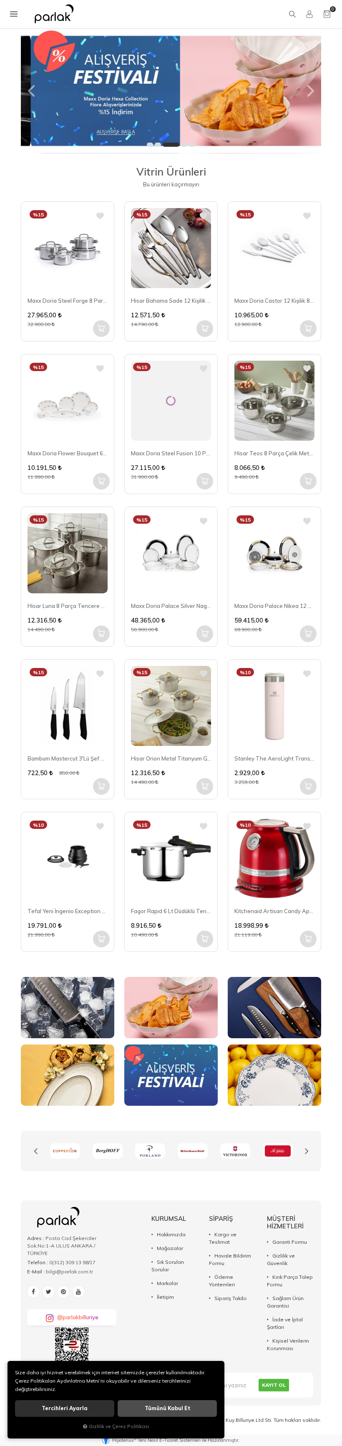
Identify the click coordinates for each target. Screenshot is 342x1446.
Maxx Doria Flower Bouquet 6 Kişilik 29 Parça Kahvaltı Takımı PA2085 (68, 453)
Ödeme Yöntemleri (222, 1281)
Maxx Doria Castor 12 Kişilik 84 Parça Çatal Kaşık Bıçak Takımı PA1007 (274, 300)
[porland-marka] (108, 1151)
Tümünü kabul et (167, 1408)
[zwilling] (278, 1151)
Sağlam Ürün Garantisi (285, 1302)
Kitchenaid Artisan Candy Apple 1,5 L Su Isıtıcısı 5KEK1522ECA (274, 911)
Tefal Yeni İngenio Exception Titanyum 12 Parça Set (68, 911)
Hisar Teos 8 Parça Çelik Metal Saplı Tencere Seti (274, 453)
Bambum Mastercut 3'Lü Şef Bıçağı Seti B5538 (68, 758)
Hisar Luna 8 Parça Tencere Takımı (68, 605)
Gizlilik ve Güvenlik (281, 1259)
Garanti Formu (289, 1242)
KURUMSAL (168, 1219)
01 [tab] (150, 145)
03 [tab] (171, 145)
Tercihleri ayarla (65, 1408)
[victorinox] (193, 1151)
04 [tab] (184, 145)
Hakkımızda (171, 1234)
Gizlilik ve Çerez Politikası (119, 1426)
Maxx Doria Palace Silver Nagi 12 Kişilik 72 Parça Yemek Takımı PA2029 (171, 605)
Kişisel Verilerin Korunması (288, 1344)
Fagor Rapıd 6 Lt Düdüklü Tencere (171, 911)
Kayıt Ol (274, 1385)
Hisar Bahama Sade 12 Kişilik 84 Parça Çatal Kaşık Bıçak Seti (171, 300)
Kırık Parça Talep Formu (290, 1281)
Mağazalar (170, 1248)
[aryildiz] (235, 1151)
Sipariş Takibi (230, 1298)
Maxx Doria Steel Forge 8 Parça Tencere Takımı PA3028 (68, 300)
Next (306, 1151)
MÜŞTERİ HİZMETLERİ (285, 1222)
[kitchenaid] (150, 1151)
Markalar (167, 1283)
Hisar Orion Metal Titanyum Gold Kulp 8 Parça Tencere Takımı (171, 758)
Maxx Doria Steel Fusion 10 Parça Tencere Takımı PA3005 (171, 453)
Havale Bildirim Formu (230, 1259)
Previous (35, 1151)
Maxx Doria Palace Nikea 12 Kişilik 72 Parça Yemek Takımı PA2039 (274, 605)
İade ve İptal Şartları (285, 1323)
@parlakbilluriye (77, 1317)
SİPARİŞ (221, 1219)
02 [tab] (158, 145)
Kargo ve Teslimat (222, 1238)
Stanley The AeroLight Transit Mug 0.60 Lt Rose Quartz (274, 758)
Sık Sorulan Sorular (167, 1266)
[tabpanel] (171, 90)
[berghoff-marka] (65, 1151)
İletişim (165, 1297)
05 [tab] (192, 145)
